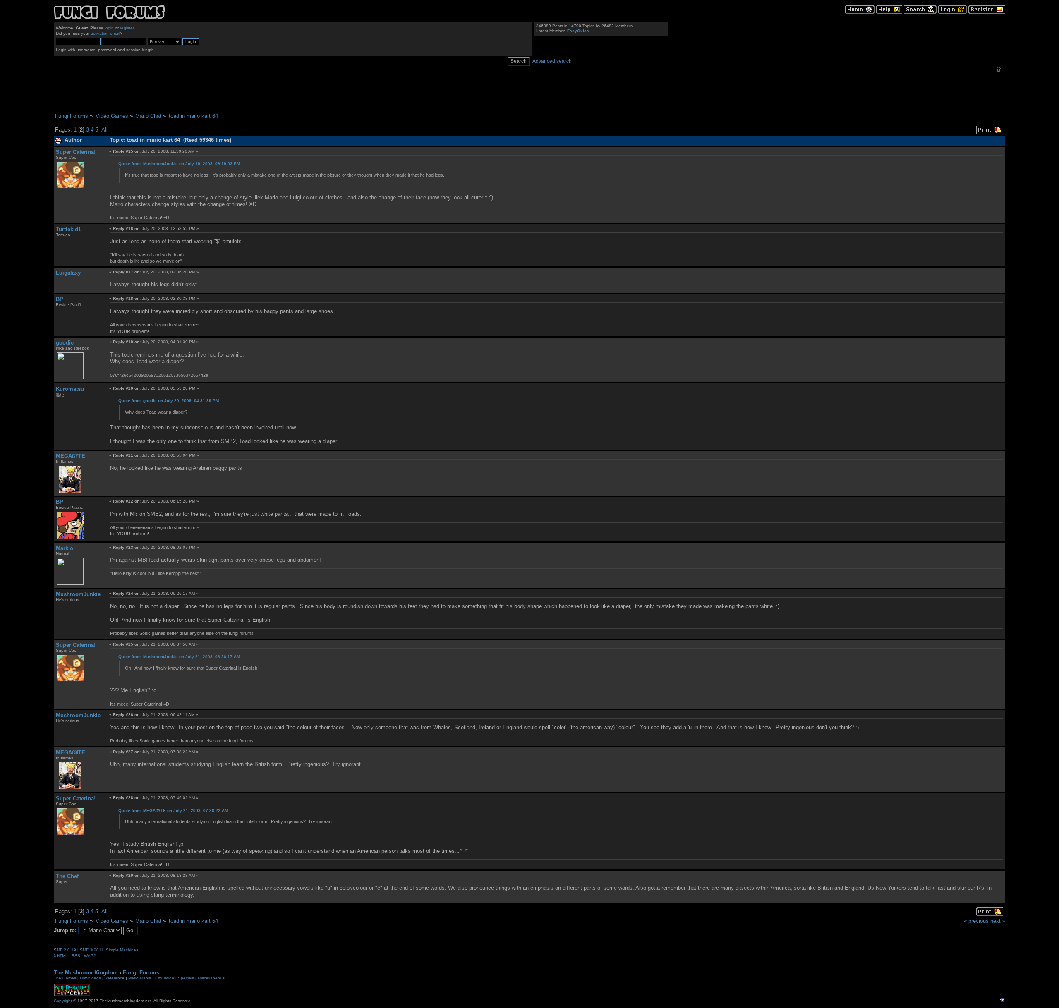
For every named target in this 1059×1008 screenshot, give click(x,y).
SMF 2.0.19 (65, 950)
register (127, 28)
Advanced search (552, 61)
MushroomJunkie (78, 594)
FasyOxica (578, 31)
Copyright (63, 1000)
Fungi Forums (141, 973)
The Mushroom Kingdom (86, 973)
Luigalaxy (68, 273)
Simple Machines (122, 950)
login (109, 28)
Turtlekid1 (68, 229)
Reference (115, 978)
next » (997, 921)
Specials (186, 978)
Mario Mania (139, 978)
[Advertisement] (529, 92)
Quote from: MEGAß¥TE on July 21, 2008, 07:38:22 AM (173, 810)
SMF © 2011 (91, 950)
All (104, 130)
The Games (65, 978)
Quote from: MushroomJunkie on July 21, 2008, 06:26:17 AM (179, 656)
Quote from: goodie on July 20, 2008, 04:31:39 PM (168, 400)
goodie (65, 343)
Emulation (164, 978)
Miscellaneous (211, 978)
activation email (105, 33)
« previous (976, 921)
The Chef (67, 876)
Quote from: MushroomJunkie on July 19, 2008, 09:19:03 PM (179, 163)
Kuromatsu (70, 389)
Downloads (90, 978)
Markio (64, 548)
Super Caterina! (76, 152)
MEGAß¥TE (70, 456)
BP (59, 299)
